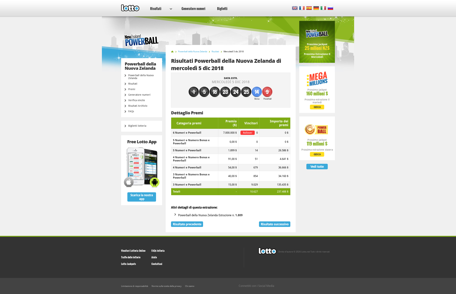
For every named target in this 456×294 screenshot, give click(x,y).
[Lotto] (172, 51)
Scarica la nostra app (141, 197)
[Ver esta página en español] (309, 8)
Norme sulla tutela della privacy (167, 286)
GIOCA (317, 107)
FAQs (131, 111)
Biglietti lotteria (137, 125)
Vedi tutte (317, 166)
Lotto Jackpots (128, 264)
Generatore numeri (193, 8)
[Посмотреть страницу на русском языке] (330, 8)
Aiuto (154, 257)
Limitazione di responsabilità (134, 286)
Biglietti (222, 8)
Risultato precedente (187, 224)
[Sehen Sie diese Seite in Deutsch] (316, 8)
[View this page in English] (295, 8)
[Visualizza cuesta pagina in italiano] (323, 8)
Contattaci (156, 264)
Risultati (155, 8)
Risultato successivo (275, 224)
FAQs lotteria (158, 250)
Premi (131, 89)
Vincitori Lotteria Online (133, 250)
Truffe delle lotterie (130, 257)
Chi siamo (189, 286)
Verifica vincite (136, 100)
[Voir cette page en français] (302, 8)
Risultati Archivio (137, 105)
